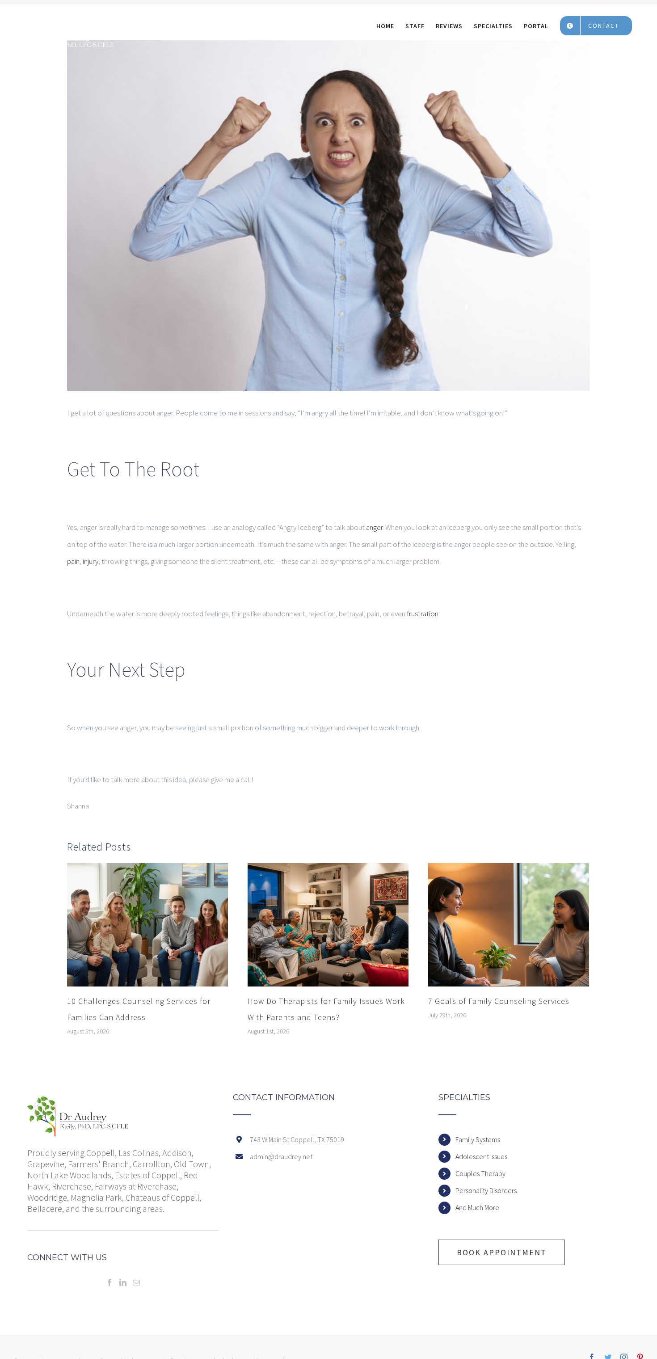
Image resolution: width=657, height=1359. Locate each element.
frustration (422, 613)
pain (73, 561)
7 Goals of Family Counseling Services (498, 1001)
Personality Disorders (486, 1190)
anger (374, 527)
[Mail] (136, 1282)
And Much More (477, 1207)
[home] (78, 1102)
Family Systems (477, 1139)
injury (90, 561)
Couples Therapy (480, 1173)
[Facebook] (109, 1282)
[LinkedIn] (122, 1282)
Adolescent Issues (481, 1156)
